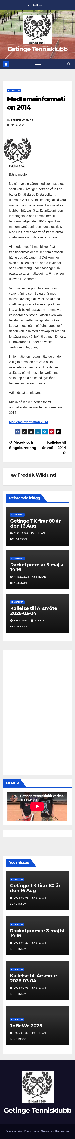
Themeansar (62, 1131)
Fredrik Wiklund (22, 120)
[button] (68, 64)
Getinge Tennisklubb (37, 49)
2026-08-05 (21, 897)
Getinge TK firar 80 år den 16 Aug (35, 523)
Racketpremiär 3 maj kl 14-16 (37, 567)
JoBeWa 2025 (26, 1026)
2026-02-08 (21, 987)
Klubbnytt (14, 90)
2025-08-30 (21, 1033)
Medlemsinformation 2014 (28, 422)
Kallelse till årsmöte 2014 (54, 445)
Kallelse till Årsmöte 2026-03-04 (33, 610)
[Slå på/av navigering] (38, 64)
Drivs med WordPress (18, 1131)
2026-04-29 (21, 942)
